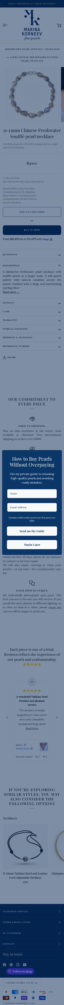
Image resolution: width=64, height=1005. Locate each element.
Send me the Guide (32, 531)
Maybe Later (32, 544)
